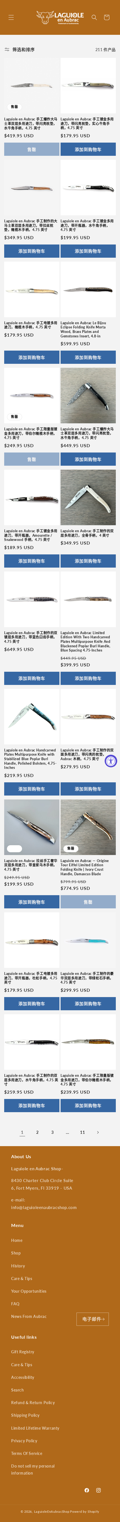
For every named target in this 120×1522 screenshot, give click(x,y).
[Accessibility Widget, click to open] (111, 761)
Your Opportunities (29, 1291)
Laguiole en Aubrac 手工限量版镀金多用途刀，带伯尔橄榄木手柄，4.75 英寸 (30, 433)
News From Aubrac (29, 1316)
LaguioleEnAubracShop (51, 1511)
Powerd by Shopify (84, 1511)
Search (17, 1390)
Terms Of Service (26, 1453)
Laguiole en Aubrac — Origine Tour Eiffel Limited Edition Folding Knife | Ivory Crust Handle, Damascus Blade (85, 867)
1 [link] (22, 1132)
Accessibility (22, 1377)
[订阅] (102, 1319)
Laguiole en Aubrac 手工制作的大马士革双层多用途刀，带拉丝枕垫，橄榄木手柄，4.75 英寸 (30, 225)
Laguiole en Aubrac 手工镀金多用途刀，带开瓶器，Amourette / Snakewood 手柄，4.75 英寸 (30, 535)
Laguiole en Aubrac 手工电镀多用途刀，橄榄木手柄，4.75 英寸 (30, 325)
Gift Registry (22, 1351)
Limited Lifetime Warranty (35, 1428)
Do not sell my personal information (33, 1469)
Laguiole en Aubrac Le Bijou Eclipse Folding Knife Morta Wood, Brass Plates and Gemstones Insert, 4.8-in (83, 329)
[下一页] (98, 1132)
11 (82, 1132)
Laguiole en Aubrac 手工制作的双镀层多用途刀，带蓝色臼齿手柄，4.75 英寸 (30, 637)
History (18, 1265)
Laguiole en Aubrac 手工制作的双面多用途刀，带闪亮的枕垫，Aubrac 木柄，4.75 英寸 (87, 754)
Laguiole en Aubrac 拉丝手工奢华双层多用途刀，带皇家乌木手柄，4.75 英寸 (30, 865)
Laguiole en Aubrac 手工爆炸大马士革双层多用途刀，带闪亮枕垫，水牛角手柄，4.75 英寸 (30, 123)
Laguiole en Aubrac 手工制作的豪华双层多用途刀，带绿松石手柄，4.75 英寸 (87, 978)
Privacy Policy (24, 1440)
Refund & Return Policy (33, 1402)
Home (16, 1240)
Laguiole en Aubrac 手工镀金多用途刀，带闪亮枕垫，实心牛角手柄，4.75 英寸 (87, 123)
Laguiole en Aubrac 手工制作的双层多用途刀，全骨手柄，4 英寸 (87, 533)
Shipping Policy (25, 1415)
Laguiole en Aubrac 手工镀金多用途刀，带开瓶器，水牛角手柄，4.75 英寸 (87, 225)
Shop (16, 1253)
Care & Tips (21, 1278)
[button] (11, 17)
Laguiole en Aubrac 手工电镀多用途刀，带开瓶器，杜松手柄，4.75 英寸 (30, 978)
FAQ (15, 1303)
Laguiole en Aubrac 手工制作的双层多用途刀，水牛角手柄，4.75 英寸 (31, 1079)
